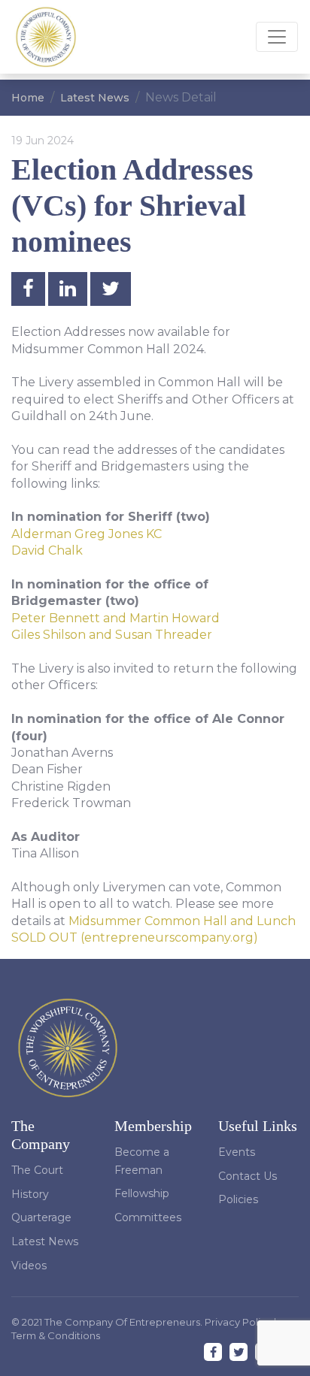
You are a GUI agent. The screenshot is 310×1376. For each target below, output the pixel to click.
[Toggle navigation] (277, 37)
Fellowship (141, 1193)
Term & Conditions (55, 1335)
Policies (238, 1199)
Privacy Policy (239, 1322)
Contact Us (247, 1176)
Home (27, 97)
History (30, 1194)
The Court (37, 1170)
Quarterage (41, 1217)
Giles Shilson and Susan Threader (111, 635)
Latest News (94, 97)
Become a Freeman (141, 1161)
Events (236, 1152)
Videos (29, 1265)
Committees (147, 1217)
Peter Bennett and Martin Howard (115, 618)
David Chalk (47, 550)
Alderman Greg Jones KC (86, 534)
